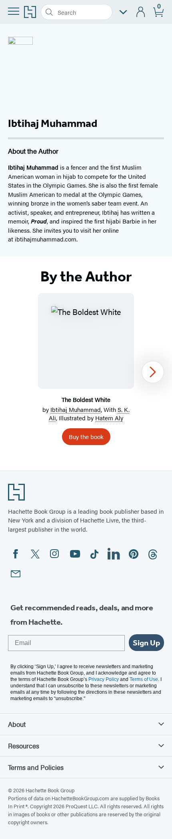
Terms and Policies (36, 767)
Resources (23, 745)
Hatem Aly (109, 418)
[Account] (141, 12)
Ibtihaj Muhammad (75, 409)
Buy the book (86, 436)
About (17, 724)
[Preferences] (123, 12)
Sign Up (146, 642)
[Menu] (13, 11)
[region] (86, 372)
